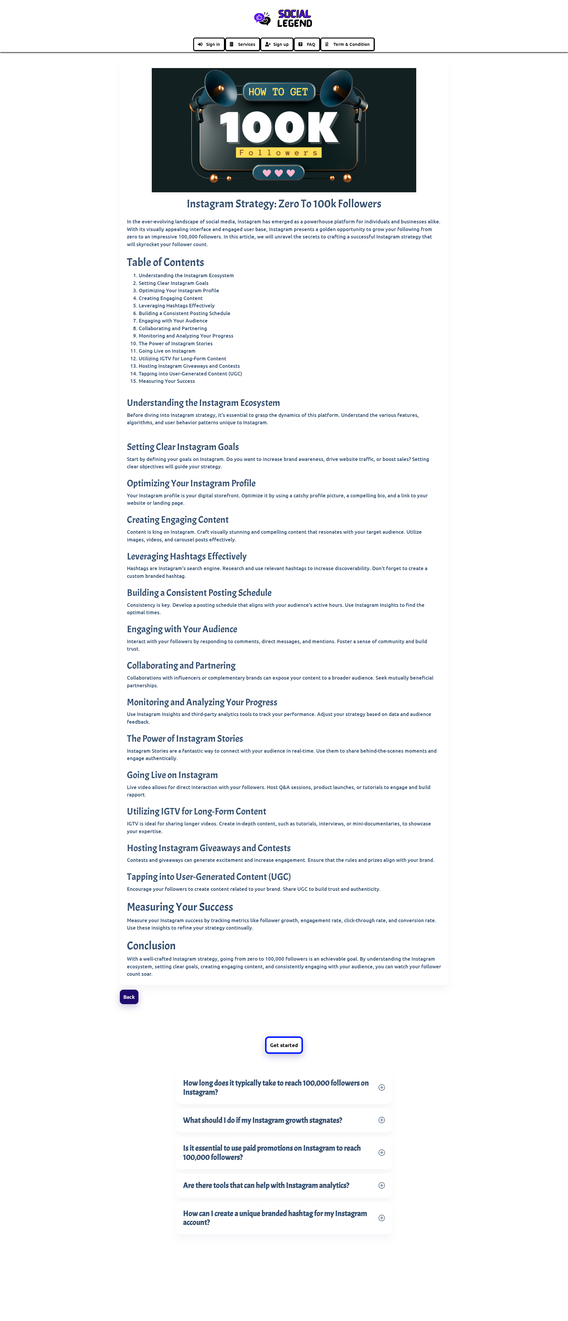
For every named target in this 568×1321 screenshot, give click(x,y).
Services (246, 44)
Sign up (281, 44)
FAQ (311, 44)
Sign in (213, 44)
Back (129, 997)
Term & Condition (351, 44)
